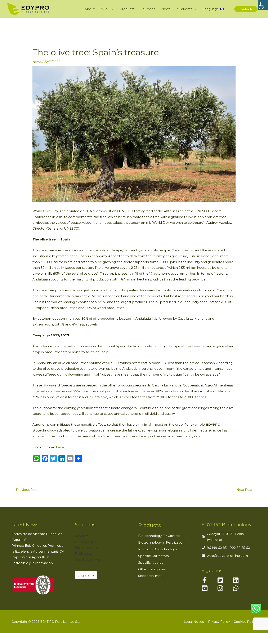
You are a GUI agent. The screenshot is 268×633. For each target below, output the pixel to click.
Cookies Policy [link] (245, 622)
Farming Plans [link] (85, 542)
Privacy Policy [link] (219, 622)
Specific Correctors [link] (153, 556)
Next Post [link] (246, 490)
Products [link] (127, 9)
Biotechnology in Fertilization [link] (161, 542)
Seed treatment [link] (151, 576)
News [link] (165, 9)
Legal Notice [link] (194, 622)
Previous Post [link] (24, 490)
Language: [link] (211, 9)
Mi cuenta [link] (184, 9)
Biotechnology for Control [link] (159, 536)
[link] (263, 5)
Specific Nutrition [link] (152, 563)
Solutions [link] (147, 9)
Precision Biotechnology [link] (157, 549)
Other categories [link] (151, 569)
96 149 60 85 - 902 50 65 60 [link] (228, 548)
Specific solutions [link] (87, 559)
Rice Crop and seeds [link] (90, 548)
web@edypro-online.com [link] (227, 556)
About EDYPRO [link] (97, 9)
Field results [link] (83, 553)
